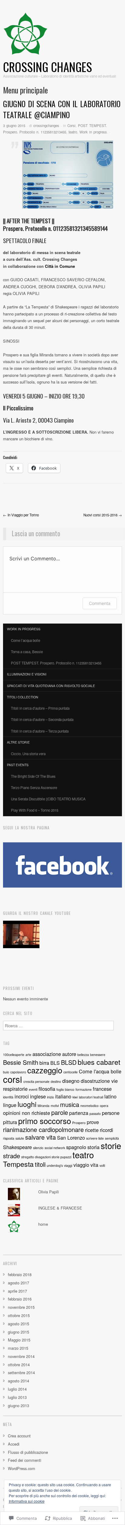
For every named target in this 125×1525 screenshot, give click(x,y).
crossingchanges (46, 125)
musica (69, 1104)
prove (93, 1122)
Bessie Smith (20, 1062)
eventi (33, 1089)
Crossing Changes (47, 66)
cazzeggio (44, 1070)
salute (19, 1138)
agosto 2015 (18, 1324)
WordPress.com (21, 1468)
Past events (18, 764)
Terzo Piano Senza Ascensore (34, 787)
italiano (63, 1096)
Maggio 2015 (19, 1340)
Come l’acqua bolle (25, 640)
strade (11, 1155)
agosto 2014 (18, 1381)
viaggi (68, 1165)
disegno (70, 1080)
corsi (12, 1078)
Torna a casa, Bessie (27, 651)
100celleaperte (13, 1054)
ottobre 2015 (19, 1315)
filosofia (47, 1088)
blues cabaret (99, 1062)
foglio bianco (65, 1089)
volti (102, 1165)
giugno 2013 (18, 1405)
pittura (10, 1122)
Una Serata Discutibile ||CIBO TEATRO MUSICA (48, 798)
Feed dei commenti (24, 1460)
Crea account (19, 1436)
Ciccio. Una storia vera (28, 753)
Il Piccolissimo (18, 407)
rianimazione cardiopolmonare (43, 1129)
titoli (40, 1164)
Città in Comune (60, 266)
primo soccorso (44, 1120)
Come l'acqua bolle (100, 1071)
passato (95, 1113)
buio (6, 1072)
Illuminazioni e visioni (26, 674)
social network (55, 1147)
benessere (97, 1054)
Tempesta (18, 1164)
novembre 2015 (21, 1307)
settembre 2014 (21, 1372)
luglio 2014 (17, 1389)
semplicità (112, 1138)
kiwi (75, 1097)
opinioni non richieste (26, 1112)
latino (110, 1096)
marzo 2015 (18, 1348)
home (43, 1224)
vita (94, 1164)
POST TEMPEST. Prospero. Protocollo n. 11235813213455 (56, 663)
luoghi (27, 1104)
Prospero (79, 1122)
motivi (55, 1105)
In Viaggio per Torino (21, 514)
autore (69, 1053)
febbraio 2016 (20, 1299)
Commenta (99, 603)
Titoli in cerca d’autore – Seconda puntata (42, 719)
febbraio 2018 (20, 1274)
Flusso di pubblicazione (28, 1452)
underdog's (55, 1165)
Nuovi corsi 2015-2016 (102, 514)
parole (59, 1112)
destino (56, 1081)
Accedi (13, 1444)
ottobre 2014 (19, 1364)
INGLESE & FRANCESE (60, 1208)
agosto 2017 (18, 1283)
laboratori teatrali (91, 1097)
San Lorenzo (71, 1137)
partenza (78, 1112)
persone (111, 1112)
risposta (8, 1138)
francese (102, 1088)
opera (104, 1105)
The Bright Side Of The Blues (33, 776)
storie (111, 1145)
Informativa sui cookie (27, 1501)
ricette (92, 1130)
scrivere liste (95, 1138)
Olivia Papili (48, 1192)
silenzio (38, 1147)
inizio (50, 1097)
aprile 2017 (17, 1291)
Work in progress (93, 131)
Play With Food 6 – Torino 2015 (34, 810)
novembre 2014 (21, 1356)
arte (28, 1054)
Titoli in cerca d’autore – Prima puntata (40, 708)
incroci (22, 1096)
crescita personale (36, 1081)
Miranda (43, 1105)
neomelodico (89, 1105)
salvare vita (40, 1137)
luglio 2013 (17, 1397)
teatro (73, 131)
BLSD (68, 1062)
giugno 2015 (18, 1332)
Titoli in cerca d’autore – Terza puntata (40, 731)
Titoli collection (22, 697)
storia (93, 1147)
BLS (55, 1062)
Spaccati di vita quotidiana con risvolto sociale (51, 685)
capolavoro (18, 1072)
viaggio (81, 1164)
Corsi (71, 125)
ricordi (106, 1130)
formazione (84, 1089)
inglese (38, 1096)
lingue (9, 1104)
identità (8, 1097)
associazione (46, 1053)
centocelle (70, 1072)
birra (44, 1062)
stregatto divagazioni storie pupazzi (46, 1157)
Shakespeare (17, 1147)
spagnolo (76, 1147)
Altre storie (18, 742)
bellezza (83, 1054)
